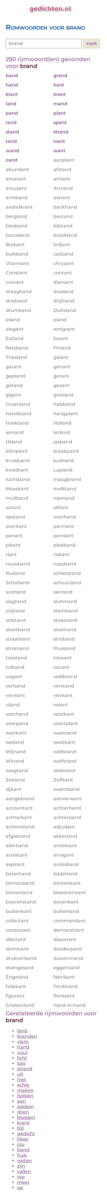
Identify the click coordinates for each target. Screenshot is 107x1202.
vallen (24, 1171)
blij (20, 1128)
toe (21, 1177)
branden (27, 1036)
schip (23, 1085)
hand (23, 1047)
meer (23, 1182)
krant (23, 1122)
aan (21, 1101)
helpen (25, 1095)
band (23, 1149)
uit (20, 1074)
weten (24, 1160)
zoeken (25, 1106)
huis (22, 1155)
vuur (22, 1052)
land (22, 1031)
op (20, 1187)
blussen (26, 1117)
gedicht (26, 1133)
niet (21, 1079)
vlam (23, 1041)
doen (23, 1112)
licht (22, 1058)
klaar (23, 1139)
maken (25, 1090)
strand (24, 1068)
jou (21, 1144)
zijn (21, 1166)
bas (21, 1063)
